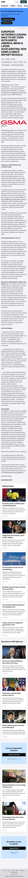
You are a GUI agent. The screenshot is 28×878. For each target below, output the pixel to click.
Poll (25, 62)
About (17, 870)
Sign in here (18, 758)
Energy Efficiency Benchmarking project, (13, 199)
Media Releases (14, 872)
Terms (4, 870)
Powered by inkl (14, 874)
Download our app (7, 23)
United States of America (17, 65)
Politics (13, 6)
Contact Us (22, 870)
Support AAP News (14, 848)
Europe (15, 62)
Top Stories (4, 6)
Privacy (9, 870)
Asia (3, 59)
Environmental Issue (7, 62)
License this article (6, 480)
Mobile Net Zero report (19, 92)
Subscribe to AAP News (8, 19)
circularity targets (6, 393)
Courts (20, 6)
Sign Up (23, 2)
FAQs (13, 870)
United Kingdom (6, 65)
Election (13, 59)
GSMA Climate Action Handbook (13, 472)
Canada (7, 59)
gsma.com (23, 451)
